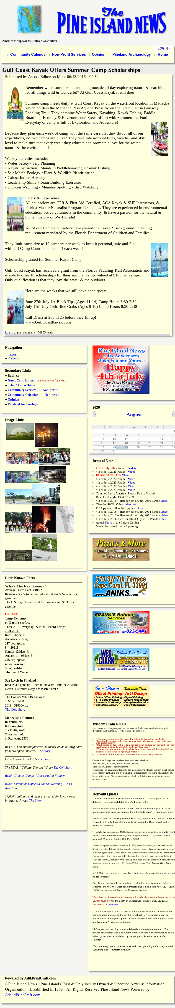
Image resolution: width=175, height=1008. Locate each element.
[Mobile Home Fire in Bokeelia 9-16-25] (46, 445)
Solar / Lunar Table (21, 385)
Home (163, 54)
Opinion (98, 54)
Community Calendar (28, 54)
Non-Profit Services (69, 54)
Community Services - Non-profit (33, 390)
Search (12, 354)
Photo (108, 522)
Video (131, 486)
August (134, 414)
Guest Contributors (21, 380)
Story (139, 508)
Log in (9, 332)
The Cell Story (63, 767)
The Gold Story (15, 709)
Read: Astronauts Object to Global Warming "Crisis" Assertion (39, 784)
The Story (43, 751)
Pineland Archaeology (131, 54)
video (164, 500)
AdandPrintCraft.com (22, 994)
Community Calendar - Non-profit (33, 394)
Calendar (14, 358)
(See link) (113, 904)
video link (130, 504)
